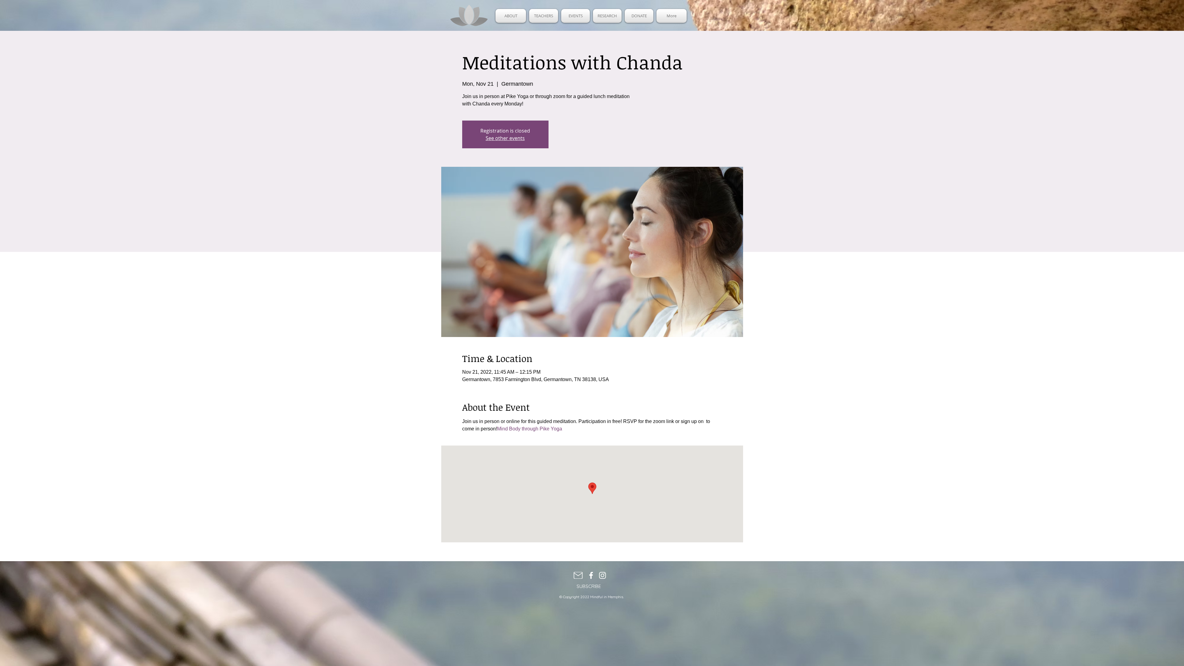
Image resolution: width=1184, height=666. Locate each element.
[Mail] (578, 575)
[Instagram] (602, 575)
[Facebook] (591, 575)
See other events (505, 138)
